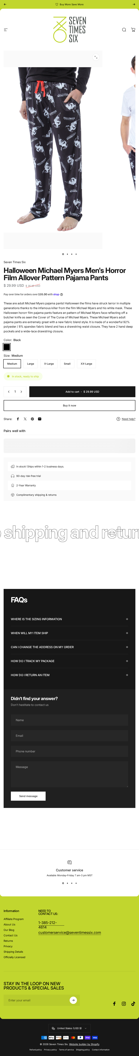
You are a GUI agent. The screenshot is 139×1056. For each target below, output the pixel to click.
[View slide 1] (63, 883)
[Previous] (5, 4)
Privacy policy (50, 1050)
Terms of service (66, 1050)
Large (30, 363)
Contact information (100, 1050)
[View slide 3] (72, 883)
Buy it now (69, 405)
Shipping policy (83, 1050)
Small (67, 363)
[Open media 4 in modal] (96, 57)
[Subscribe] (73, 1000)
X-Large (49, 363)
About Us (9, 924)
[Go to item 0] (63, 254)
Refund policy (36, 1050)
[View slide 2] (67, 883)
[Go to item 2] (72, 254)
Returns (8, 940)
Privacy (8, 946)
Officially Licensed (14, 957)
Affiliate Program (14, 919)
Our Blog (9, 929)
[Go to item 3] (76, 254)
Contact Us (11, 935)
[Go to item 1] (67, 254)
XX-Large (86, 363)
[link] (69, 932)
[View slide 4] (76, 883)
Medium (12, 363)
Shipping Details (13, 951)
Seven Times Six (15, 262)
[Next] (134, 4)
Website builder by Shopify (84, 1044)
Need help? (128, 418)
